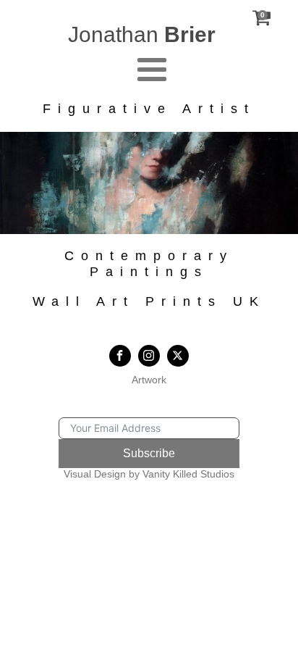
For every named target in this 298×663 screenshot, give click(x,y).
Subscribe (149, 453)
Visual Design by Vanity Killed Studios (149, 474)
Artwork (149, 379)
